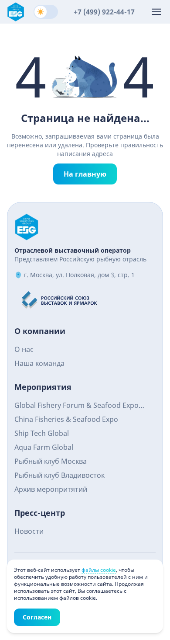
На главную (85, 174)
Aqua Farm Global (43, 447)
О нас (24, 349)
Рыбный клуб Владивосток (59, 475)
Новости (29, 531)
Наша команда (39, 363)
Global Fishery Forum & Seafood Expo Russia (76, 406)
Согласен (37, 617)
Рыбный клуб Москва (50, 461)
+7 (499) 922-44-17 (104, 12)
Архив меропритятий (50, 489)
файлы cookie (99, 570)
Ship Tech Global (41, 433)
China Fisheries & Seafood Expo (66, 419)
